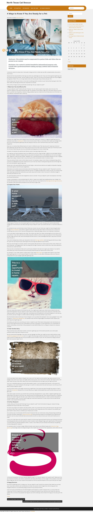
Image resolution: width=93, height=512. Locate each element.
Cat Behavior (26, 8)
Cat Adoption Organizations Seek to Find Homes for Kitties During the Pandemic (42, 501)
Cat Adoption (17, 8)
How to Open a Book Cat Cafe (76, 24)
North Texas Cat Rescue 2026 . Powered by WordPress (46, 508)
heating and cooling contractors (54, 180)
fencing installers (39, 240)
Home (11, 8)
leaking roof (21, 141)
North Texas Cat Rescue (19, 2)
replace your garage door (19, 318)
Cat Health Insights (45, 8)
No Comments (20, 17)
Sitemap (33, 511)
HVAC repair (39, 252)
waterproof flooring (27, 414)
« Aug (69, 61)
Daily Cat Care (34, 8)
